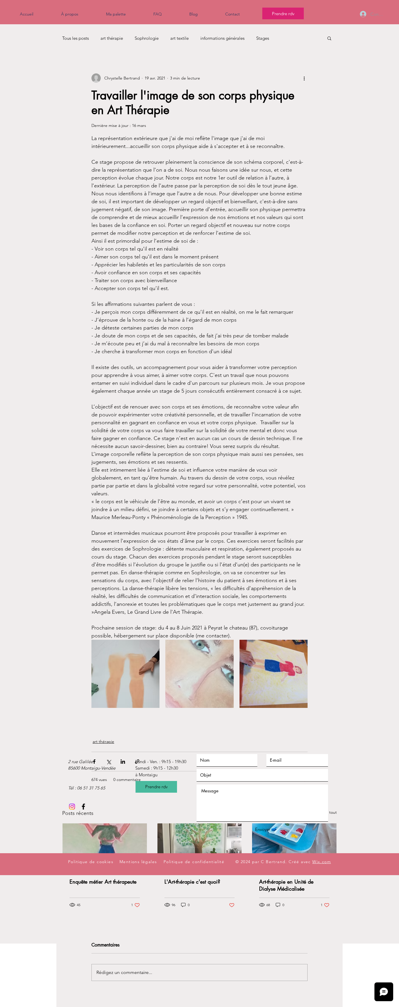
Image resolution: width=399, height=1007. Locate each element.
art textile (179, 38)
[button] (329, 38)
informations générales (222, 38)
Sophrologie (147, 38)
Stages (262, 38)
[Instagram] (72, 807)
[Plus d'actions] (304, 78)
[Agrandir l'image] (125, 674)
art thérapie (111, 38)
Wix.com (321, 861)
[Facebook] (83, 807)
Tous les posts (75, 38)
